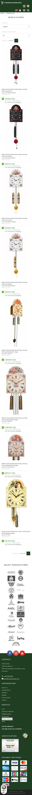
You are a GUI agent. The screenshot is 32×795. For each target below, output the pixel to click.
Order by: (4, 23)
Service (6, 705)
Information (9, 683)
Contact (6, 659)
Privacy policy (6, 697)
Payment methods (7, 711)
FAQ (3, 709)
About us (4, 687)
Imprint (4, 700)
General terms (6, 690)
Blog (3, 721)
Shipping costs (6, 714)
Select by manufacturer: (9, 32)
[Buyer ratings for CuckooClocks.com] (10, 746)
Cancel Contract (7, 719)
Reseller (4, 695)
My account (5, 716)
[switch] (4, 792)
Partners (4, 692)
